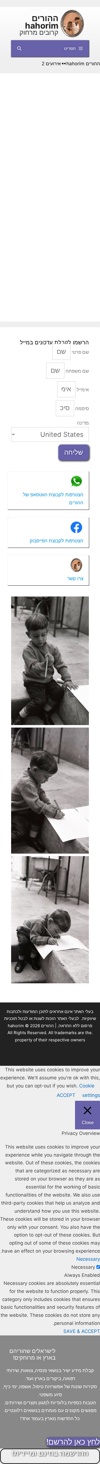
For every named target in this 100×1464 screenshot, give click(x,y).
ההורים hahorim (41, 22)
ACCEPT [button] (66, 1095)
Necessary (83, 1267)
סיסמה (81, 408)
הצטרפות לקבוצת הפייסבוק (56, 540)
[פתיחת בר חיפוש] (19, 48)
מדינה (83, 423)
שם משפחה (76, 371)
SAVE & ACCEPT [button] (81, 1331)
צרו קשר (75, 578)
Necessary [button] (88, 1259)
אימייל (82, 389)
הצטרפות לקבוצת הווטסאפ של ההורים (53, 498)
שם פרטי (80, 352)
